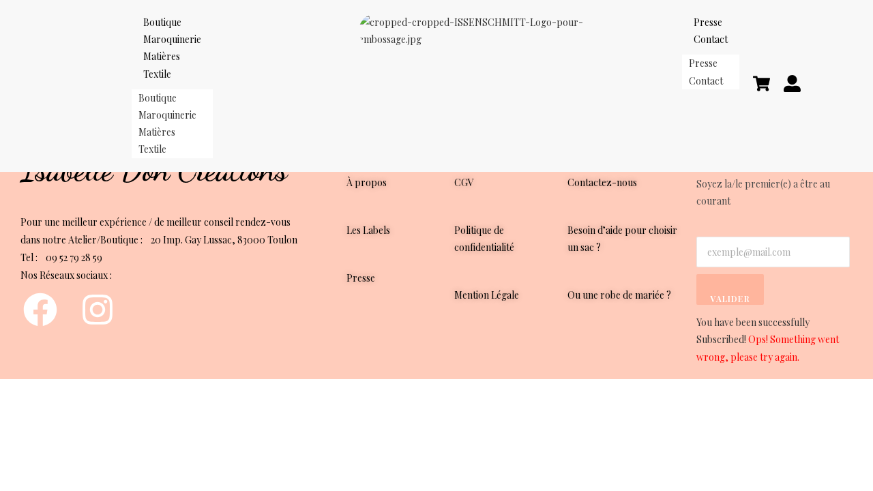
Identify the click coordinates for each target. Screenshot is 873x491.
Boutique (157, 97)
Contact (711, 39)
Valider (730, 298)
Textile (157, 74)
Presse (703, 63)
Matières (161, 56)
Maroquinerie (167, 114)
